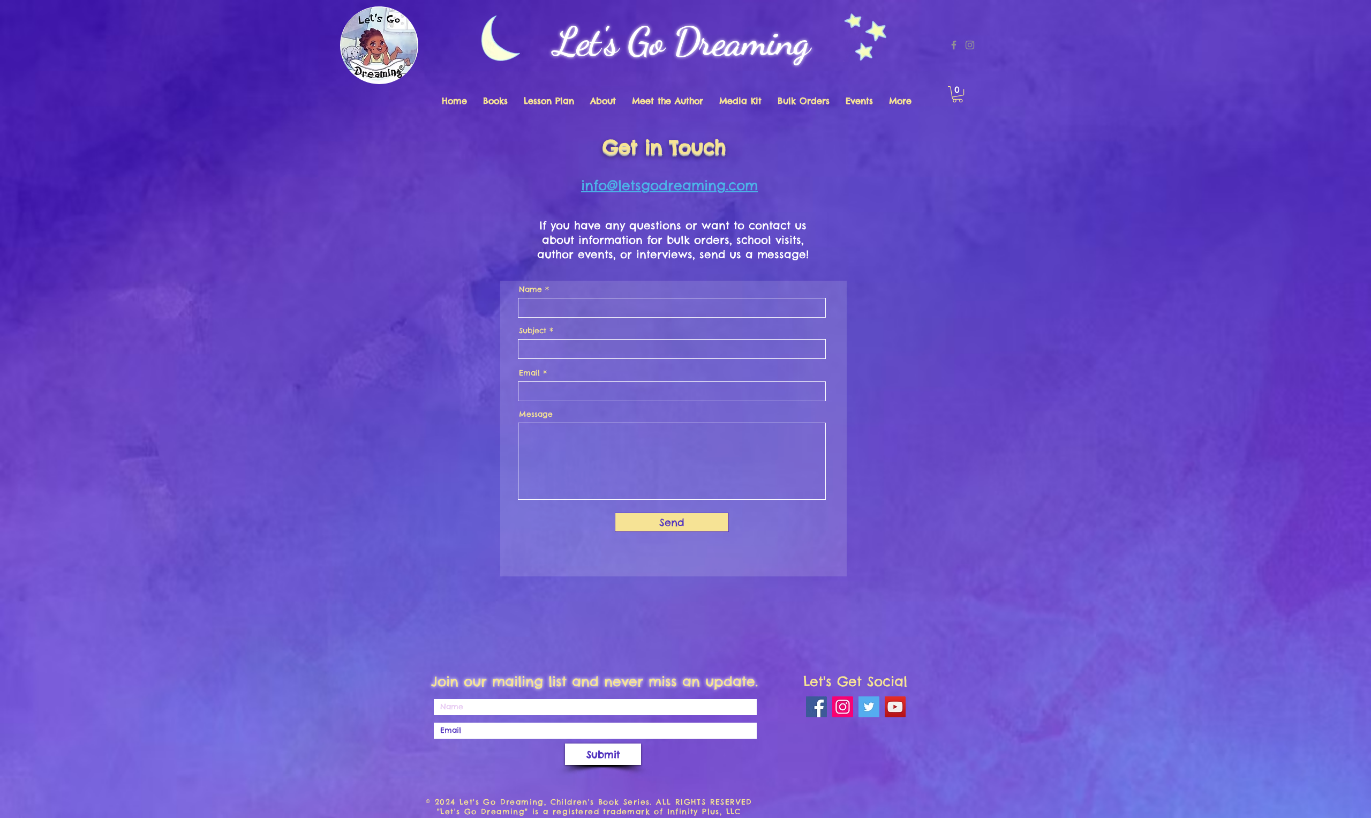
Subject (532, 330)
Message (536, 414)
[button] (957, 94)
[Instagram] (970, 45)
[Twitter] (868, 706)
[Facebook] (954, 45)
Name (530, 289)
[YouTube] (895, 706)
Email (529, 373)
